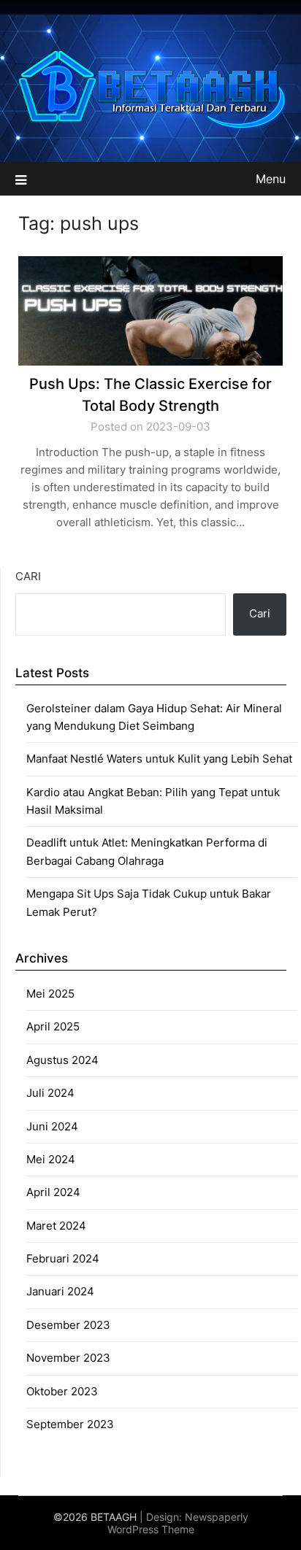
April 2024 (53, 1192)
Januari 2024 (60, 1291)
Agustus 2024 (62, 1060)
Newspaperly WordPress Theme (177, 1523)
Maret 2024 (56, 1226)
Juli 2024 (50, 1093)
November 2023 (68, 1358)
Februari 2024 (62, 1258)
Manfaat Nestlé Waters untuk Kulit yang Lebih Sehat (159, 759)
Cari (28, 576)
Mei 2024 (50, 1159)
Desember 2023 (68, 1325)
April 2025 (53, 1026)
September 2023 (70, 1424)
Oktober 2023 (62, 1391)
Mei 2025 (50, 993)
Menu (271, 178)
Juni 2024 (52, 1126)
